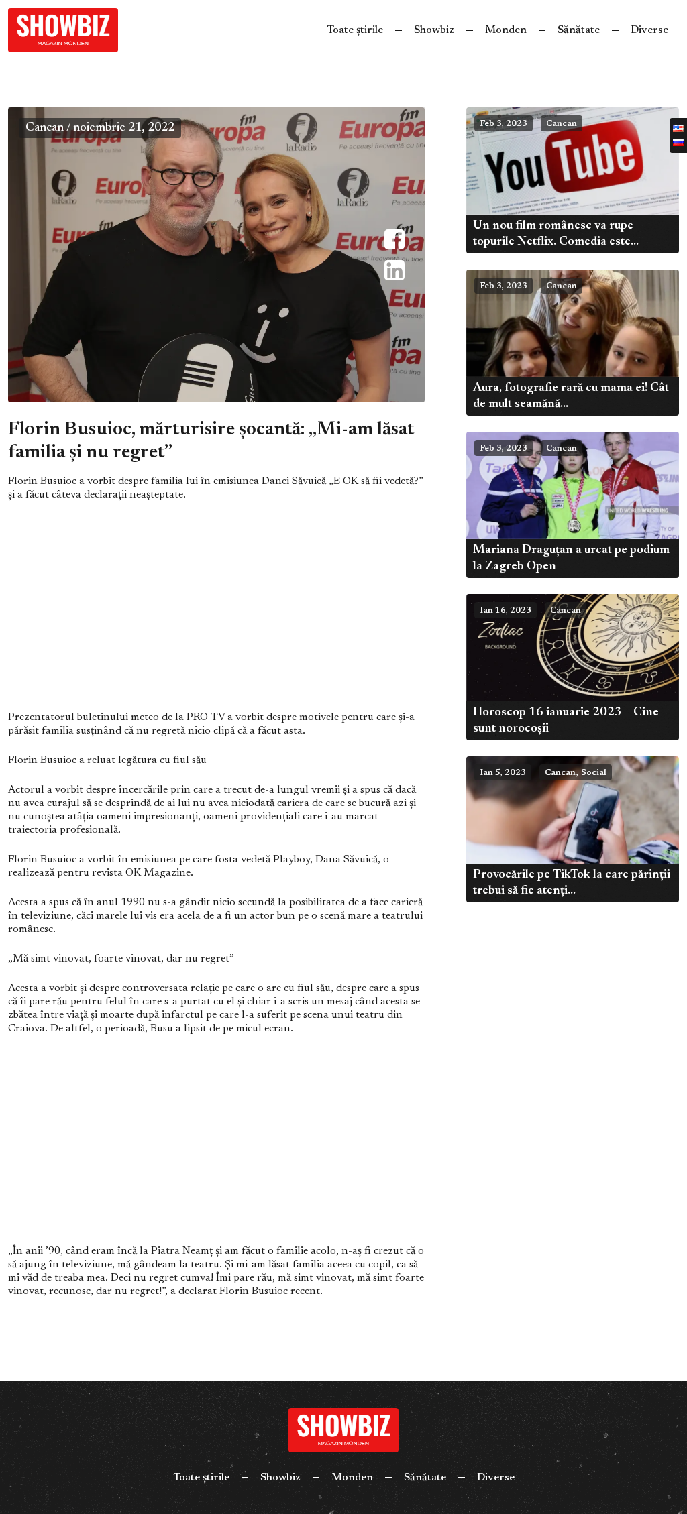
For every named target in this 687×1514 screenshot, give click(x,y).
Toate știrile (355, 30)
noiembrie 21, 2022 (123, 128)
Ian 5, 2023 (503, 773)
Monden (506, 30)
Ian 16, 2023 (505, 611)
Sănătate (579, 30)
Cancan (44, 128)
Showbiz (434, 30)
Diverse (649, 30)
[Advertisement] (216, 611)
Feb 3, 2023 (503, 124)
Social (593, 773)
